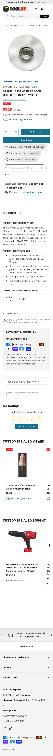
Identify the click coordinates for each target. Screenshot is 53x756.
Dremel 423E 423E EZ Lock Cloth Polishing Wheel (29, 25)
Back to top (26, 646)
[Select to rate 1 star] (13, 418)
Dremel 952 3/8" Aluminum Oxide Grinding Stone (21, 487)
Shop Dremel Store (26, 81)
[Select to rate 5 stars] (39, 418)
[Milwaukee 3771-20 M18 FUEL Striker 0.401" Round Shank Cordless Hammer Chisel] (22, 544)
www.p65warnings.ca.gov (28, 322)
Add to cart (36, 132)
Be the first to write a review (14, 100)
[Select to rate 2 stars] (20, 418)
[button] (42, 9)
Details (44, 2)
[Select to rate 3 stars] (26, 418)
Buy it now (26, 140)
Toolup (11, 749)
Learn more (11, 396)
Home (5, 25)
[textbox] (26, 387)
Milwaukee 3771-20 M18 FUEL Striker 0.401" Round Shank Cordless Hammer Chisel (22, 567)
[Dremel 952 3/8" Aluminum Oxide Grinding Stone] (22, 465)
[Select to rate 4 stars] (32, 418)
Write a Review (26, 426)
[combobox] (20, 16)
